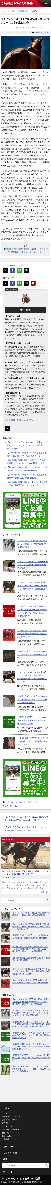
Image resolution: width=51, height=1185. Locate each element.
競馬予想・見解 (23, 11)
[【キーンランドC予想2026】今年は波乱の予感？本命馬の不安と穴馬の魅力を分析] (9, 635)
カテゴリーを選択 (11, 1153)
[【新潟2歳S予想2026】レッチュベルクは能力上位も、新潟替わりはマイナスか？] (9, 743)
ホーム (3, 11)
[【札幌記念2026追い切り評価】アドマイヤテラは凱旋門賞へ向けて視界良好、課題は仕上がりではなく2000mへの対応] (5, 1025)
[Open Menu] (47, 3)
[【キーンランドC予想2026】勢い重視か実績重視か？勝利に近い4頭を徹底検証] (9, 545)
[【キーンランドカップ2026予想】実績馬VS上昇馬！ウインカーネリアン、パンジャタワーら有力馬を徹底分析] (5, 1014)
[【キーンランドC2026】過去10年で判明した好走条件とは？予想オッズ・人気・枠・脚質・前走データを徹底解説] (9, 611)
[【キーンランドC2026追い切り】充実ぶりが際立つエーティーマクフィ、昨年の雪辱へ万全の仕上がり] (9, 587)
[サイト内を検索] (47, 900)
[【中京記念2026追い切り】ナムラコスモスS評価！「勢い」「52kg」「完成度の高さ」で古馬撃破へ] (5, 1070)
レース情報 (11, 11)
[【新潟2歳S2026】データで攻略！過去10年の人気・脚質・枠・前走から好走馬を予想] (9, 722)
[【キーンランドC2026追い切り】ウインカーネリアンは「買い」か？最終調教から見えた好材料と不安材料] (9, 677)
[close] (48, 1178)
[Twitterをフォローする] (4, 1172)
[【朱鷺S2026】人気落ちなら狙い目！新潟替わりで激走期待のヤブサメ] (9, 656)
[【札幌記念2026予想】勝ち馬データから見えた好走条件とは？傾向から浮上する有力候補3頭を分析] (5, 1047)
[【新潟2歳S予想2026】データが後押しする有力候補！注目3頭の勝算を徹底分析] (9, 566)
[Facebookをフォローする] (11, 1172)
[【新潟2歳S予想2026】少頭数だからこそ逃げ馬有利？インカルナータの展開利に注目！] (9, 701)
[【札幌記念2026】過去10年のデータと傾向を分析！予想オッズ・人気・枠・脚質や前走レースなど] (5, 1036)
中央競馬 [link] (34, 11)
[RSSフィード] (19, 1172)
